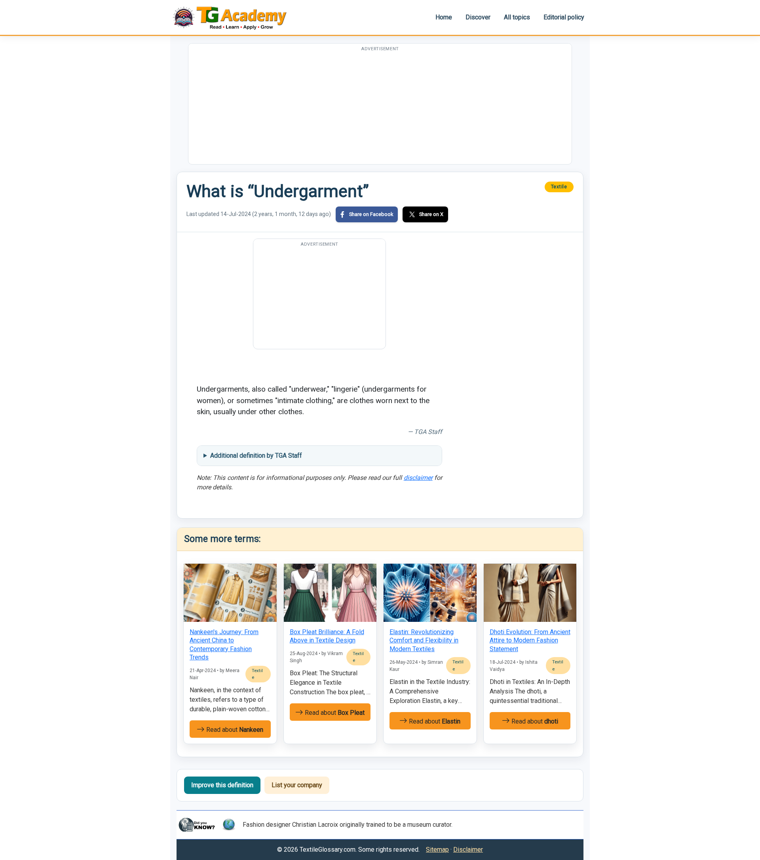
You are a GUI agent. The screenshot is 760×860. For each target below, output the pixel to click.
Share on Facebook (371, 214)
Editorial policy (563, 17)
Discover (478, 17)
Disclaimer (468, 849)
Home (443, 17)
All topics (517, 17)
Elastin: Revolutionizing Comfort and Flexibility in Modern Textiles (424, 640)
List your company (297, 785)
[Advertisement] (380, 108)
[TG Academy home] (233, 17)
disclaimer (418, 477)
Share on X (431, 214)
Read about (234, 729)
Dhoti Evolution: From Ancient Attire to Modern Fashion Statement (530, 640)
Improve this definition (222, 785)
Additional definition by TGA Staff (256, 455)
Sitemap (437, 849)
